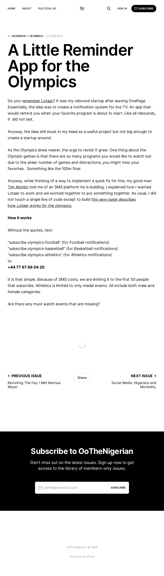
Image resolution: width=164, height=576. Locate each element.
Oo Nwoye (19, 36)
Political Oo (47, 8)
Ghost (90, 556)
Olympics (36, 36)
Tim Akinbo (18, 187)
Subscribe (146, 8)
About (26, 8)
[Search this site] (108, 8)
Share (82, 378)
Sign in (122, 8)
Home (11, 8)
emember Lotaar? (39, 101)
